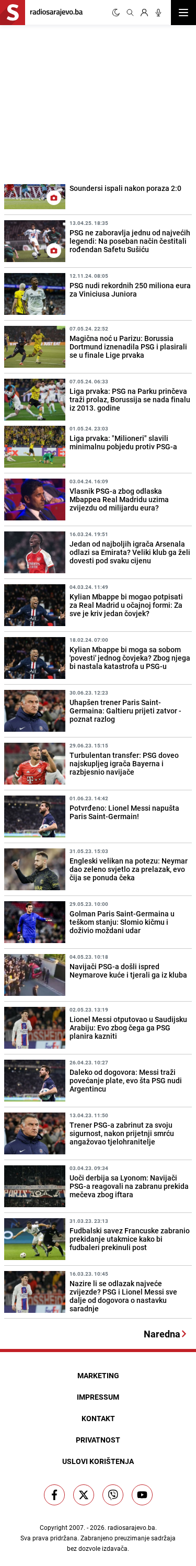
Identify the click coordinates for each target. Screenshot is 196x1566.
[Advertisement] (78, 103)
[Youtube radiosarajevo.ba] (142, 1494)
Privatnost (98, 1440)
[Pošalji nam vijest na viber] (112, 1494)
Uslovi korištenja (98, 1461)
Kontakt (98, 1418)
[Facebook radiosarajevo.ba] (54, 1494)
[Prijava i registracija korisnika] (144, 12)
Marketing (98, 1375)
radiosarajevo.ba (131, 1527)
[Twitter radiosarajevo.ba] (83, 1494)
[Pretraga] (130, 12)
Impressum (98, 1397)
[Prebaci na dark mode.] (116, 12)
